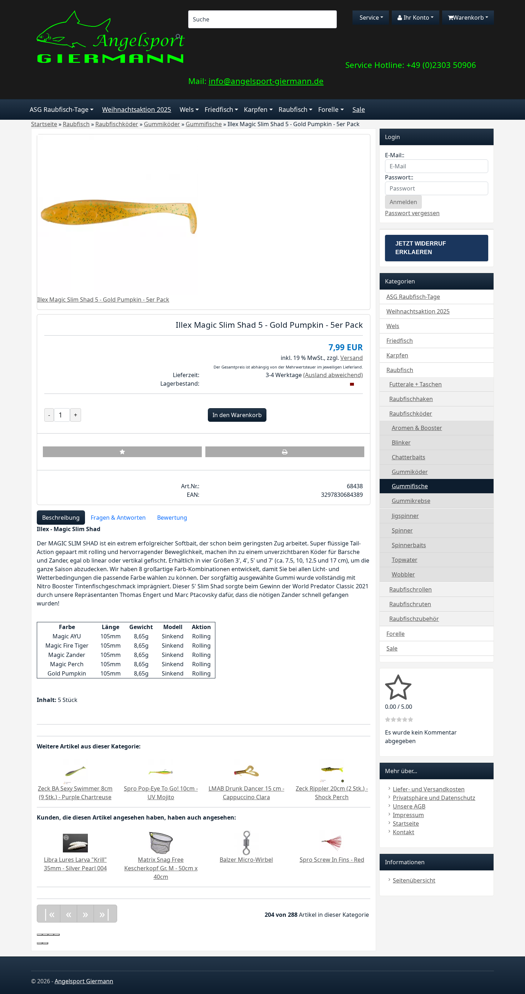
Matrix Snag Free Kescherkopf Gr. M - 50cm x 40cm (161, 868)
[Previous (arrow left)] (39, 943)
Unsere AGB (409, 806)
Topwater (405, 560)
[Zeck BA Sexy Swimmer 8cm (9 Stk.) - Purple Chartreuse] (75, 771)
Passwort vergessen (412, 213)
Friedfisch (219, 109)
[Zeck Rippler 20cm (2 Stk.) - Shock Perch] (331, 771)
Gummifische (410, 486)
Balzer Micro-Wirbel (246, 860)
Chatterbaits (408, 457)
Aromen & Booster (417, 428)
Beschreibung (61, 517)
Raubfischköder (410, 413)
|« (48, 913)
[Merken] (122, 451)
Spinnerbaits (409, 545)
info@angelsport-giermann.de (266, 80)
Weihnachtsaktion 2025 (136, 109)
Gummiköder (410, 472)
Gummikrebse (411, 501)
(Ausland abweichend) (333, 375)
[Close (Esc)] (39, 935)
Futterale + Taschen (415, 384)
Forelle (328, 109)
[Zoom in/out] (57, 935)
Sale (358, 109)
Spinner (402, 530)
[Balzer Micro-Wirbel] (246, 842)
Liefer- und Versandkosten (429, 789)
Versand (351, 358)
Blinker (401, 442)
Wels (187, 109)
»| (105, 913)
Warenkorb (468, 17)
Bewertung (172, 517)
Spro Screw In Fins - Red (332, 860)
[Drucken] (284, 451)
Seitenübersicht (414, 880)
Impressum (408, 815)
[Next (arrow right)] (45, 943)
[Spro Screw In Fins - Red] (331, 842)
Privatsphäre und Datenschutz (434, 798)
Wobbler (403, 574)
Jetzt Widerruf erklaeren (420, 248)
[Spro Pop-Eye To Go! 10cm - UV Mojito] (160, 771)
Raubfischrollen (410, 589)
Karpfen (256, 109)
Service (368, 17)
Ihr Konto (415, 17)
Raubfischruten (410, 604)
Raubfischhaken (411, 399)
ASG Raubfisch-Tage (59, 109)
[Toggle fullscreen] (51, 935)
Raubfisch (293, 109)
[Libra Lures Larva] (75, 842)
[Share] (45, 935)
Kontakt (403, 832)
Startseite (406, 823)
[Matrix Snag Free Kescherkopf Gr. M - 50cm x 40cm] (160, 842)
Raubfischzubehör (414, 619)
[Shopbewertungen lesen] (398, 696)
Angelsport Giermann (84, 981)
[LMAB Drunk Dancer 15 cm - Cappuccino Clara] (246, 771)
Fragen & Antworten (118, 517)
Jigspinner (405, 516)
